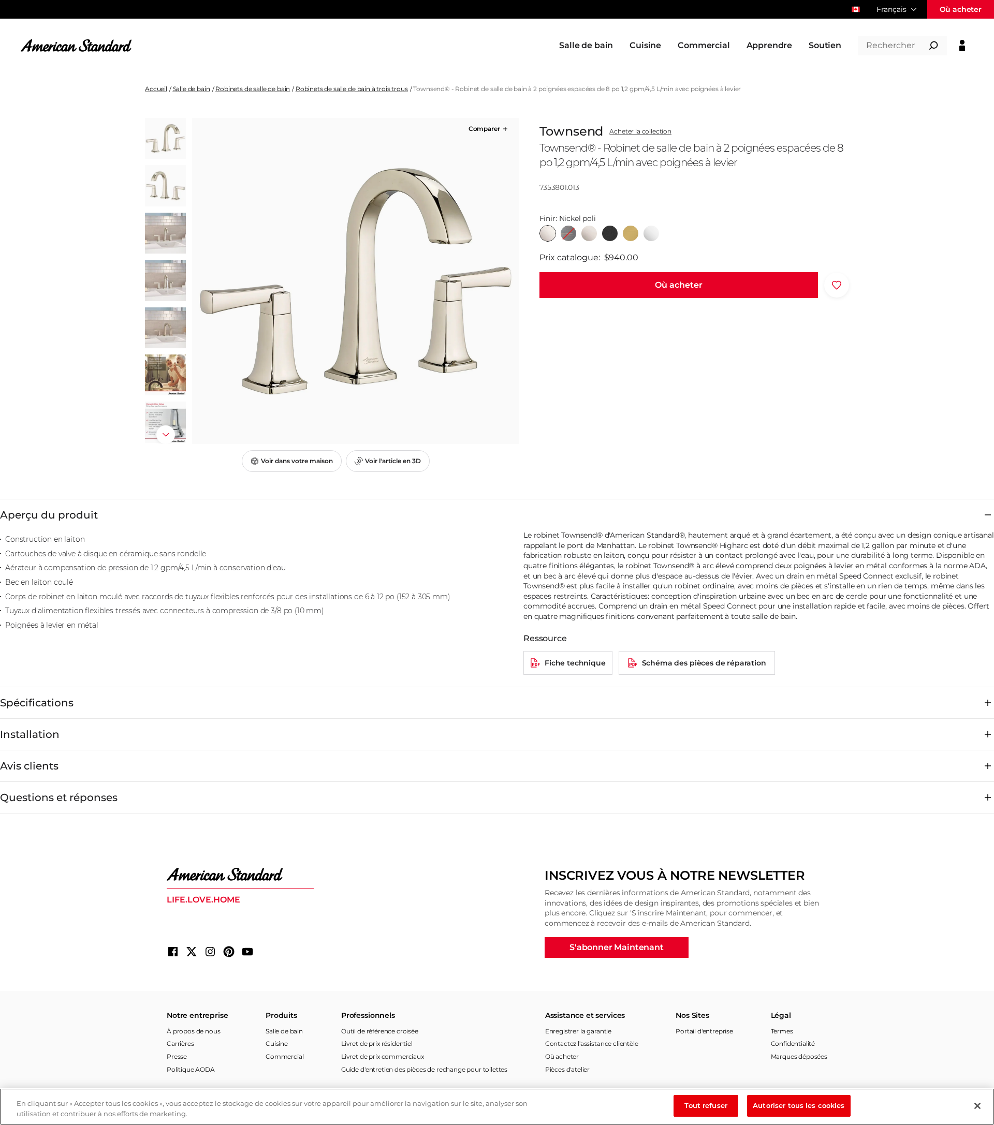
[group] (355, 281)
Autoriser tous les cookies (798, 1105)
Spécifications (37, 703)
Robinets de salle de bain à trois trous (352, 89)
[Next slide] (165, 434)
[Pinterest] (229, 951)
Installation (30, 734)
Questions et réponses (59, 797)
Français (891, 9)
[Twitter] (191, 951)
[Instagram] (210, 951)
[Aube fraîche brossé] (630, 233)
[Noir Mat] (610, 233)
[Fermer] (977, 1105)
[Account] (962, 45)
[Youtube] (247, 951)
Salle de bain (191, 89)
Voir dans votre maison (297, 461)
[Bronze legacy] (568, 233)
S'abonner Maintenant (616, 947)
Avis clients (29, 766)
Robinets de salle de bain (252, 89)
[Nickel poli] (547, 233)
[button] (489, 129)
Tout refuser (705, 1105)
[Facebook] (173, 951)
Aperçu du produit (49, 515)
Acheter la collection (640, 131)
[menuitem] (586, 45)
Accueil (156, 89)
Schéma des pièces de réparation (704, 663)
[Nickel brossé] (589, 233)
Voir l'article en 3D (393, 461)
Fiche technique (575, 663)
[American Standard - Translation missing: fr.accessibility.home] (240, 874)
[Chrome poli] (651, 233)
